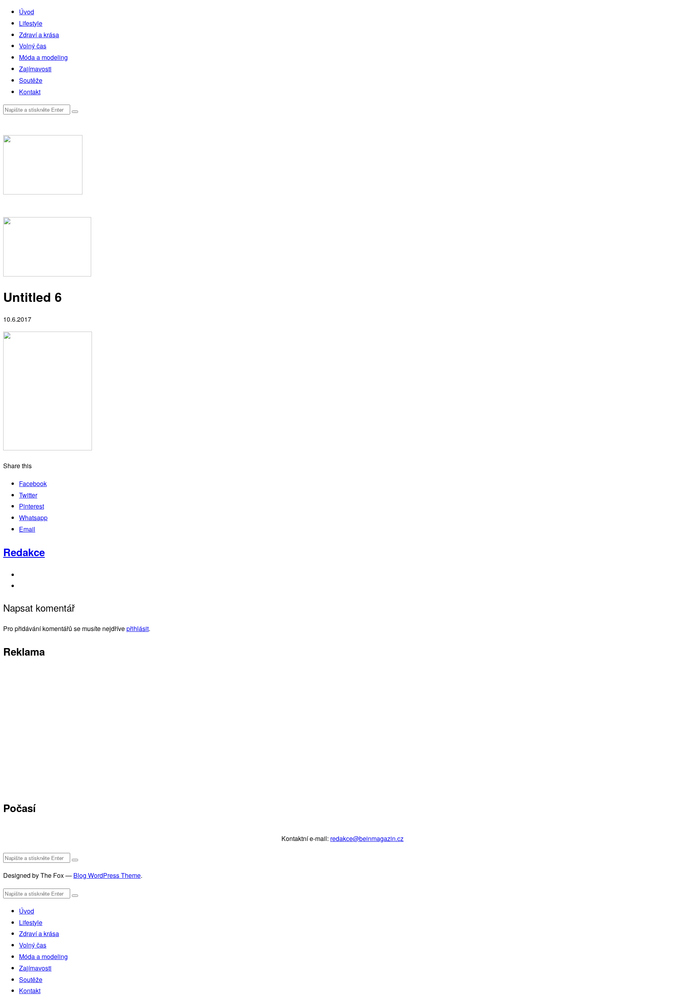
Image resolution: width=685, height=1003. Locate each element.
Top (666, 984)
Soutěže (30, 80)
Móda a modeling (43, 57)
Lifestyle (30, 23)
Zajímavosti (35, 68)
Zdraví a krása (39, 34)
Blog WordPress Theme (107, 875)
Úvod (26, 11)
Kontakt (29, 91)
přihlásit (137, 628)
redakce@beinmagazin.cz (367, 838)
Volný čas (32, 45)
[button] (75, 112)
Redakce (24, 552)
